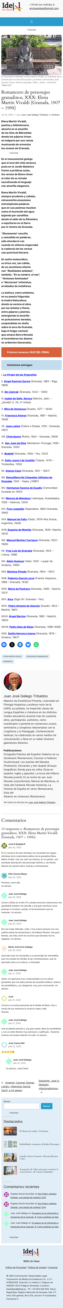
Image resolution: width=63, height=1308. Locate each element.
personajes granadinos (37, 656)
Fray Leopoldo (15, 508)
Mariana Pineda (17, 571)
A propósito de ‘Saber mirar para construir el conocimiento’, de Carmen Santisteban (39, 1170)
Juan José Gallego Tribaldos (34, 114)
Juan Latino (13, 426)
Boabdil (9, 453)
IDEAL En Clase (31, 1261)
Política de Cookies (37, 1267)
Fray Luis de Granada (19, 550)
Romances (7, 661)
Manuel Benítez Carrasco (22, 540)
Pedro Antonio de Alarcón (24, 605)
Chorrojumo (13, 436)
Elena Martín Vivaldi (12, 656)
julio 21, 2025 (14, 973)
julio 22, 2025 (14, 1046)
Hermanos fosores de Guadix (24, 487)
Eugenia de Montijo (19, 529)
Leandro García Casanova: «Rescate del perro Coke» (39, 1157)
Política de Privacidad (15, 1267)
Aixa (10, 599)
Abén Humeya (15, 561)
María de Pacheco (19, 588)
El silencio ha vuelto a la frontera (34, 1131)
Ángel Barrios (17, 616)
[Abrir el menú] (31, 22)
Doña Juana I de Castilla (20, 460)
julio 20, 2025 (14, 847)
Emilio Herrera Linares (22, 633)
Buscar (7, 1101)
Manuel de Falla (17, 519)
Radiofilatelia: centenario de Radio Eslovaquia (39, 1144)
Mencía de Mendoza (18, 498)
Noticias (55, 114)
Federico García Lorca (21, 578)
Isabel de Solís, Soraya (18, 398)
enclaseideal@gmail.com (44, 8)
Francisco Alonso (16, 415)
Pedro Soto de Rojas (21, 626)
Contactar (53, 1267)
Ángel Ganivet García (17, 381)
